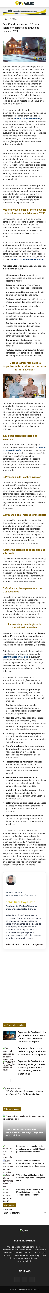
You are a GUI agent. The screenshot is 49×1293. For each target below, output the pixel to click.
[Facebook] (17, 1279)
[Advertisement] (24, 976)
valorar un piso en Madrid (27, 118)
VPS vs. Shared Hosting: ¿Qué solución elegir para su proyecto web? (30, 1178)
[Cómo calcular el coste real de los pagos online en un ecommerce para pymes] (9, 1057)
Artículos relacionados (14, 1025)
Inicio (5, 19)
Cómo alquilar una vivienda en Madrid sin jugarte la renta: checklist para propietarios (29, 1192)
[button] (4, 3)
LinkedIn (26, 944)
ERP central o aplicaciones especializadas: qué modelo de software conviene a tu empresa (30, 1163)
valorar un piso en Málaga (15, 657)
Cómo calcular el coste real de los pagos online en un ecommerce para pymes (32, 1051)
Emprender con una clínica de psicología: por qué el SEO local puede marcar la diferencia (30, 1149)
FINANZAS (13, 19)
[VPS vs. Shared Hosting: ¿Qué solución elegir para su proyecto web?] (8, 1181)
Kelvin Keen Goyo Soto (20, 902)
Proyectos (38, 944)
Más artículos (12, 944)
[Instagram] (24, 1279)
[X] (32, 1279)
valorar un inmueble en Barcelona (28, 259)
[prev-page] (4, 1080)
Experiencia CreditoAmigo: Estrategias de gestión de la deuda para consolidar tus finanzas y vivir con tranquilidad (32, 1067)
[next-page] (8, 1080)
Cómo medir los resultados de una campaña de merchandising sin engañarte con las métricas (24, 1132)
